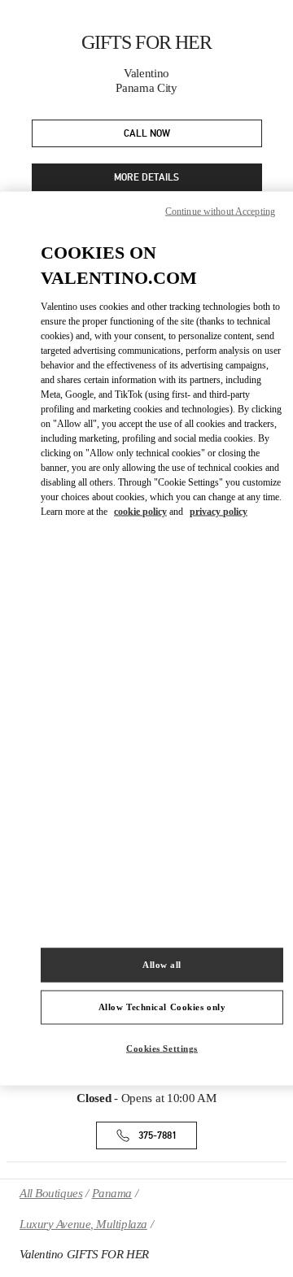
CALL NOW (147, 134)
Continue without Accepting (220, 211)
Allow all (161, 965)
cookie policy (140, 510)
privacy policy (218, 510)
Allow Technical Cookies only (162, 1007)
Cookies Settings (162, 1048)
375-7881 (157, 1136)
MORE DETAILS (146, 178)
